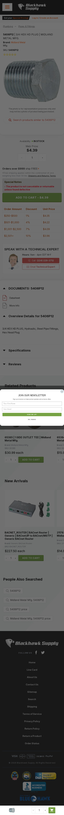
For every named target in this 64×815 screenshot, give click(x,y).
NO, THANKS (32, 419)
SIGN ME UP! (32, 414)
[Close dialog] (62, 391)
